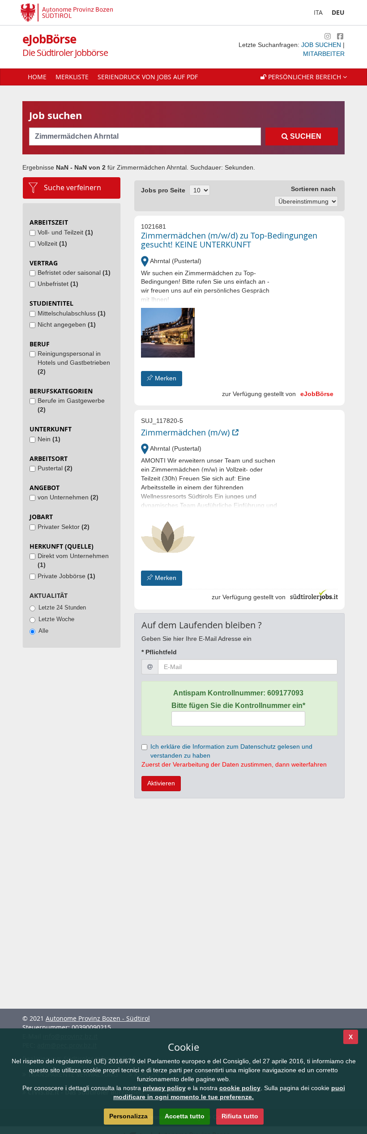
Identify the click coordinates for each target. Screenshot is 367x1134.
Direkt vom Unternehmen (73, 560)
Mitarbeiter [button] (324, 53)
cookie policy (239, 1087)
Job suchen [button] (322, 44)
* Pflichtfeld (159, 652)
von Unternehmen (68, 497)
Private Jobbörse (66, 576)
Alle (43, 630)
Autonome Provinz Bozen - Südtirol (98, 1018)
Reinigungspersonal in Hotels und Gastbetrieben (74, 362)
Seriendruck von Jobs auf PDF (148, 76)
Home (37, 76)
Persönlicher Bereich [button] (304, 76)
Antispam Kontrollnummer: (238, 693)
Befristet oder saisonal (74, 272)
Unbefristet (58, 283)
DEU (338, 12)
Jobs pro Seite (163, 190)
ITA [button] (318, 12)
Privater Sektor (64, 526)
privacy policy (164, 1087)
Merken (164, 378)
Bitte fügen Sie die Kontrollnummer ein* (238, 705)
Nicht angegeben (67, 324)
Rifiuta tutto (240, 1116)
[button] (303, 77)
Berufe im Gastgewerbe (71, 405)
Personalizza (128, 1116)
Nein (49, 439)
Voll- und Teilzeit (65, 232)
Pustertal (55, 468)
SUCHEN (304, 136)
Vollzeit (52, 243)
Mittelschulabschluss (72, 313)
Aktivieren (161, 783)
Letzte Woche (56, 619)
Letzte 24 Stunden (62, 607)
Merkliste (72, 76)
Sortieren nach (313, 188)
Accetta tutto (185, 1116)
